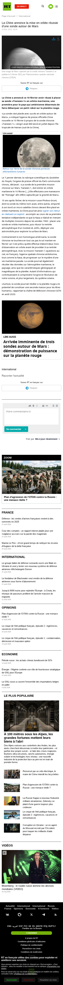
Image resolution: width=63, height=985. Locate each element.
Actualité (10, 906)
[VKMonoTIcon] (7, 914)
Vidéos (7, 845)
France (8, 512)
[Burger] (56, 6)
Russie (51, 906)
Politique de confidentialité (31, 945)
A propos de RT (31, 938)
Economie (10, 654)
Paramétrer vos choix (31, 949)
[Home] (7, 6)
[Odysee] (19, 914)
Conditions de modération (31, 952)
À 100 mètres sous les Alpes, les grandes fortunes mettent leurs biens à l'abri (28, 737)
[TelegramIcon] (43, 914)
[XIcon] (31, 914)
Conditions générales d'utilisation (31, 942)
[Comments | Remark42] (31, 423)
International (9, 369)
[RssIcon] (55, 914)
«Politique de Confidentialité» (25, 974)
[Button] (50, 6)
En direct (22, 6)
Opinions (9, 607)
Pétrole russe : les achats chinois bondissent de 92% (27, 660)
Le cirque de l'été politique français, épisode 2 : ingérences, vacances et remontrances (40, 814)
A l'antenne (43, 908)
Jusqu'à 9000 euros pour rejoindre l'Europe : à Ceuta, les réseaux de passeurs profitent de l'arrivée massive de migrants (29, 593)
